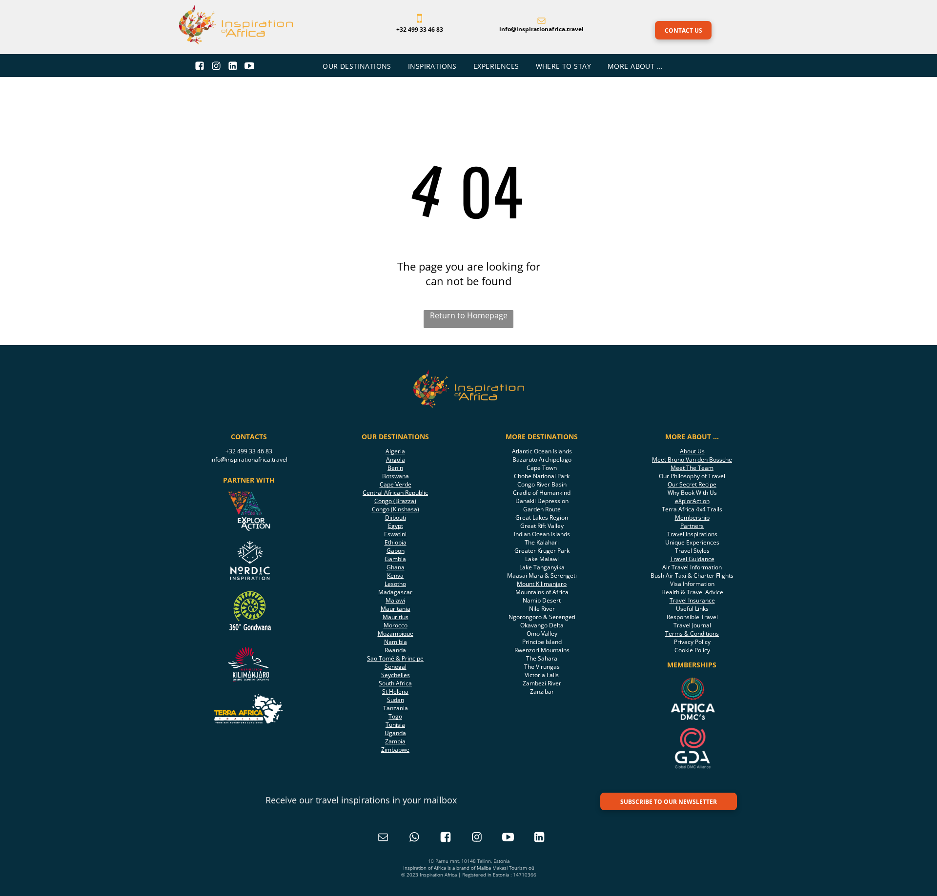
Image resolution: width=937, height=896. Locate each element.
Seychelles (395, 675)
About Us (692, 451)
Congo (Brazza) (395, 501)
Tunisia (395, 725)
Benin (395, 468)
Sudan (395, 700)
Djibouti (395, 517)
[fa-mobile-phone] (419, 21)
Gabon (396, 550)
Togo (395, 716)
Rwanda (395, 650)
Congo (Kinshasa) (395, 509)
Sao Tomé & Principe (395, 658)
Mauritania (395, 608)
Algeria (395, 451)
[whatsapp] (414, 838)
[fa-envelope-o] (541, 21)
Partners (692, 526)
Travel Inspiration (690, 534)
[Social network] (200, 67)
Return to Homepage (469, 315)
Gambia (395, 559)
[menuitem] (358, 66)
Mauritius (395, 617)
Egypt (395, 526)
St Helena (395, 691)
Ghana (396, 567)
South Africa (395, 683)
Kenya (395, 575)
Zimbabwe (395, 749)
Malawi (395, 600)
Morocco (395, 625)
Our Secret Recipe (692, 484)
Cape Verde (395, 484)
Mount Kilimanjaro (542, 584)
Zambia (395, 741)
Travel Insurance (692, 600)
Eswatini (395, 534)
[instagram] (476, 838)
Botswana (395, 476)
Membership (692, 517)
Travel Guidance (692, 559)
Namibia (395, 642)
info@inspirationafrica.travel (248, 459)
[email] (383, 838)
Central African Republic (395, 492)
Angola (395, 459)
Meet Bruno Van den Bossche (692, 459)
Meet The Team (692, 468)
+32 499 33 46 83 (248, 451)
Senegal (396, 666)
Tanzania (395, 708)
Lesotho (395, 584)
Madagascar (395, 592)
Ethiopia (396, 542)
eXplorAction (692, 501)
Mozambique (395, 633)
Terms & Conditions (692, 633)
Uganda (395, 733)
